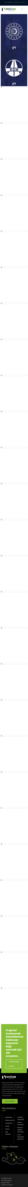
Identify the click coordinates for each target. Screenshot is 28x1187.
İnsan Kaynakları (8, 2)
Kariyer (7, 1126)
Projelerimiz (17, 2)
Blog (23, 2)
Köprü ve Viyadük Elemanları (20, 1130)
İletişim (7, 1129)
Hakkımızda (8, 1117)
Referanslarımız (9, 1120)
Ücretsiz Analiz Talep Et (14, 1064)
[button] (22, 9)
